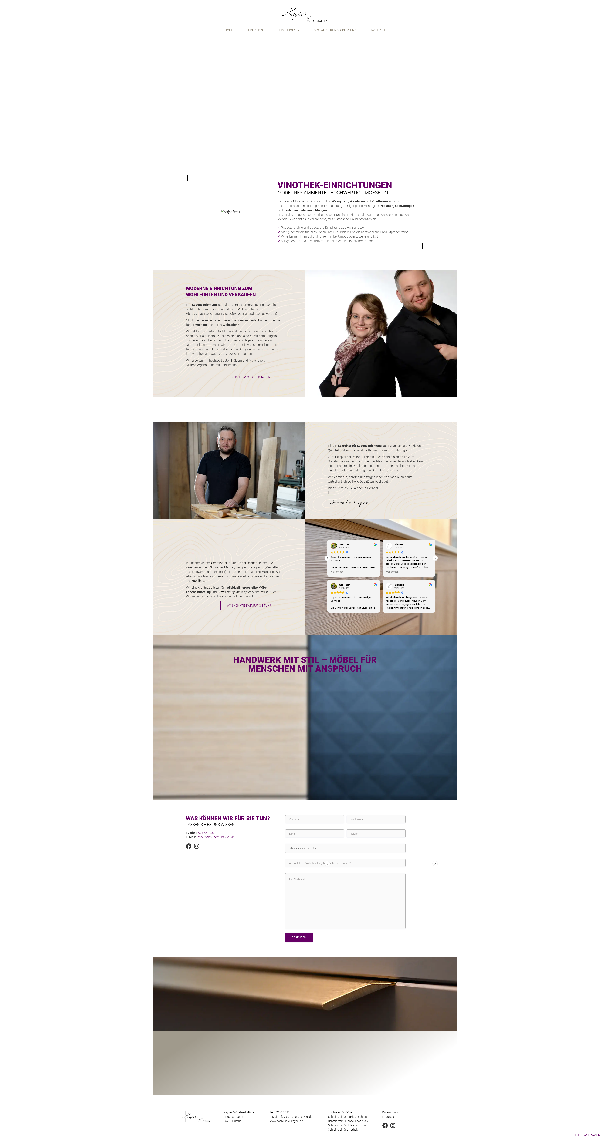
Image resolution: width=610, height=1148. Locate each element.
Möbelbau (197, 581)
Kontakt (378, 30)
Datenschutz (390, 1112)
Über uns (255, 30)
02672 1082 (206, 833)
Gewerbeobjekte (228, 592)
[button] (435, 558)
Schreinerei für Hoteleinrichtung (347, 1125)
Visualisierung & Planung (335, 30)
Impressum (389, 1116)
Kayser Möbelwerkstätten (300, 201)
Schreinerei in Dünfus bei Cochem (234, 563)
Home (229, 30)
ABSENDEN (299, 937)
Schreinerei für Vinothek (343, 1129)
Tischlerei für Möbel (340, 1112)
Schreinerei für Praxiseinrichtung (348, 1116)
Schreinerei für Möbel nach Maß (348, 1121)
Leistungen (287, 30)
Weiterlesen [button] (337, 572)
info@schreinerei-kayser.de (215, 837)
